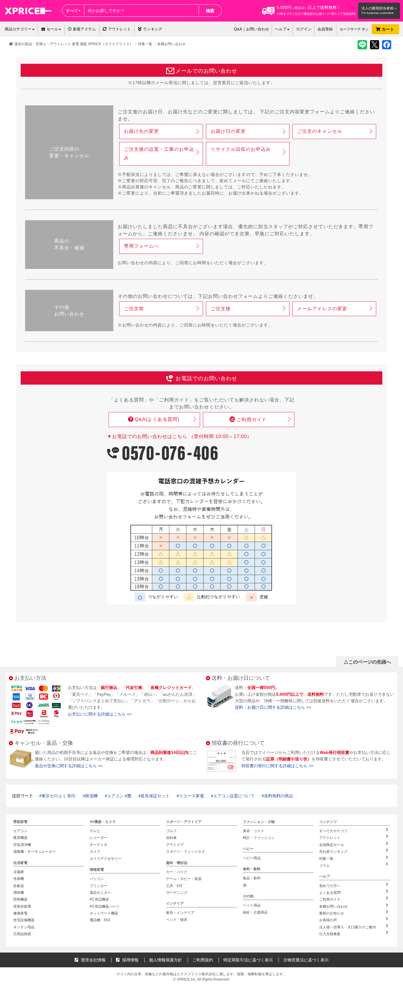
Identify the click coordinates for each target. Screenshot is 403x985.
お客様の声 (328, 920)
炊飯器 (18, 886)
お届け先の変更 (141, 131)
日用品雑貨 (22, 934)
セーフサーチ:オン (354, 29)
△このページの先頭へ (367, 661)
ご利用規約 (202, 960)
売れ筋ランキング (333, 852)
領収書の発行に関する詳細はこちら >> (277, 765)
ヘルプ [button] (280, 29)
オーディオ (98, 845)
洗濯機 (18, 879)
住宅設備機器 (24, 920)
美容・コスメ (253, 831)
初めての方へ (329, 886)
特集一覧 (145, 44)
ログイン (304, 29)
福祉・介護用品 (255, 912)
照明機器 (20, 900)
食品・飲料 (252, 878)
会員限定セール (331, 845)
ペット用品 (252, 906)
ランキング (152, 29)
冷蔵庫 (18, 872)
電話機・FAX (100, 920)
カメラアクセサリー (106, 859)
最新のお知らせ (331, 913)
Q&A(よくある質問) (157, 419)
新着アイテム (84, 29)
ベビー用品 (252, 858)
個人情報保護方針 (165, 960)
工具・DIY (174, 886)
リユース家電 (191, 795)
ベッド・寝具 (176, 920)
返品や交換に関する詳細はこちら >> (69, 765)
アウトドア (175, 845)
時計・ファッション (259, 838)
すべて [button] (72, 10)
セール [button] (52, 29)
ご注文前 (134, 308)
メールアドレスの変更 (322, 308)
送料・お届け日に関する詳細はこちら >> (273, 707)
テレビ (95, 831)
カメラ (95, 852)
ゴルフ (171, 831)
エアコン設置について (234, 795)
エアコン (20, 831)
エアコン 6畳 (119, 795)
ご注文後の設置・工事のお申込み (159, 153)
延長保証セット (155, 795)
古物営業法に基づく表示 (306, 960)
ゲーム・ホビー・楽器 (184, 879)
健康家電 (20, 913)
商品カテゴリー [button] (18, 29)
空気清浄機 (22, 845)
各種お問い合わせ (171, 44)
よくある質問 (329, 893)
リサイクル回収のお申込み (241, 149)
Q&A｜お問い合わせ (251, 29)
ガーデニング (176, 893)
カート (388, 29)
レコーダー (98, 838)
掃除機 (18, 893)
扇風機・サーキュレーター (34, 852)
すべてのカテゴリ (333, 831)
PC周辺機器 (99, 900)
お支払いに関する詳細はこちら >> (100, 714)
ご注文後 (221, 308)
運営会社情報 (93, 960)
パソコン (97, 879)
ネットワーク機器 (104, 913)
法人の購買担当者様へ (379, 8)
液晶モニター (100, 893)
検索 (210, 10)
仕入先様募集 (329, 934)
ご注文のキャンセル (319, 131)
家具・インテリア (180, 913)
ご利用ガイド (252, 419)
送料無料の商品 (278, 795)
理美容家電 (22, 906)
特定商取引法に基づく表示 (248, 960)
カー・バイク (176, 872)
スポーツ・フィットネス (185, 852)
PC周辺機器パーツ (104, 906)
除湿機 (91, 795)
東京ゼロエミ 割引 (59, 795)
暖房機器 (20, 838)
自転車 (171, 838)
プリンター (98, 886)
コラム (324, 865)
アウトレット (119, 29)
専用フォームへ (141, 246)
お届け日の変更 (228, 131)
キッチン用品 (24, 927)
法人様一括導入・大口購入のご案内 (347, 927)
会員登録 (325, 29)
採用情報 (130, 960)
